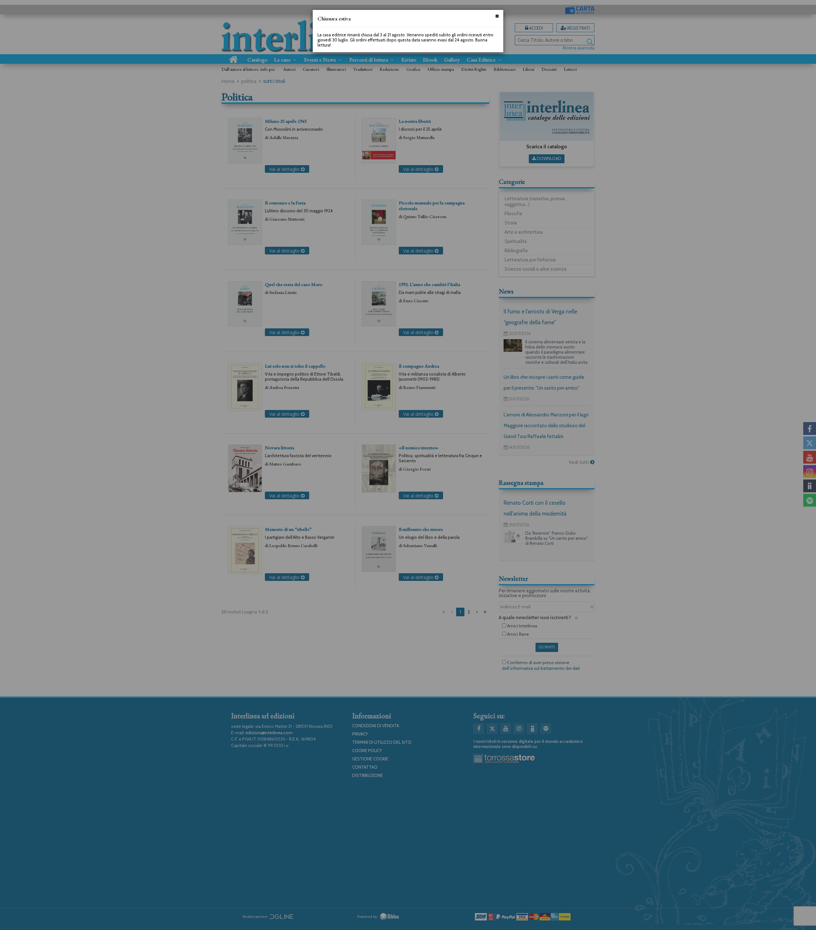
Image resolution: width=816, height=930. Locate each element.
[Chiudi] (497, 16)
